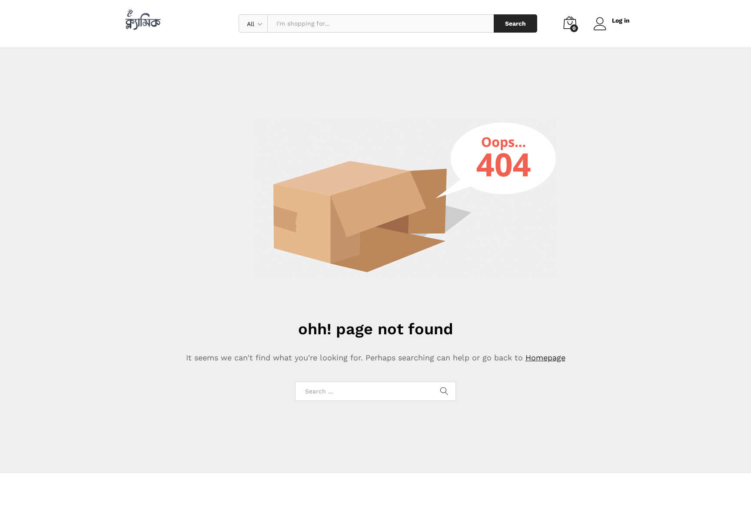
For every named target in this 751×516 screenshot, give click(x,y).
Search (515, 23)
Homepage (545, 357)
